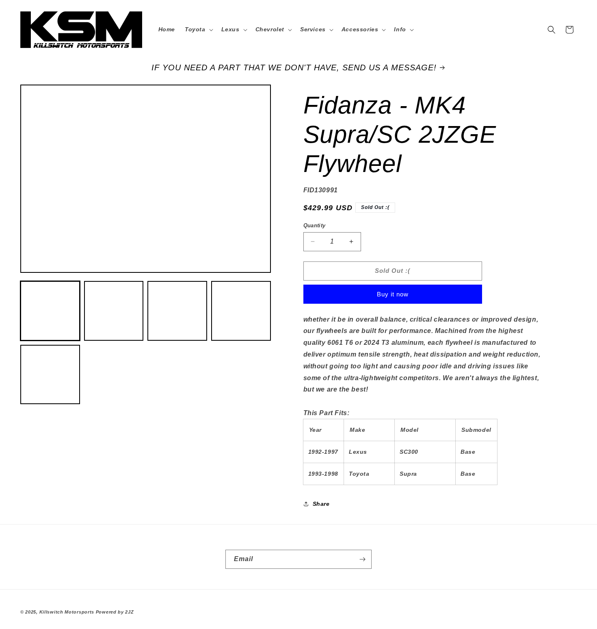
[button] (198, 29)
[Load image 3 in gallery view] (177, 311)
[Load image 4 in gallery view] (241, 311)
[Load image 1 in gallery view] (50, 311)
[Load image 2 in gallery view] (114, 311)
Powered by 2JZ (115, 611)
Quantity (314, 225)
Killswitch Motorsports (67, 611)
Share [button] (321, 504)
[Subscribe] (362, 559)
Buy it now (393, 294)
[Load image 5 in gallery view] (50, 375)
